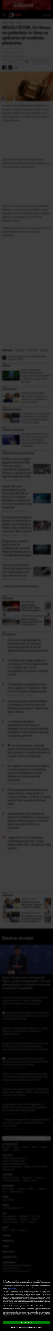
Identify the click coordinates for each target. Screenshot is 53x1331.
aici (34, 1297)
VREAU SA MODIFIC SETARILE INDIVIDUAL (26, 1327)
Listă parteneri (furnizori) (9, 1317)
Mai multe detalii (12, 1288)
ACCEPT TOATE (26, 1322)
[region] (26, 1302)
